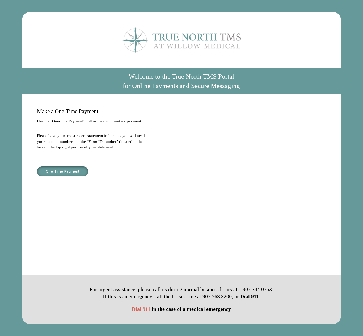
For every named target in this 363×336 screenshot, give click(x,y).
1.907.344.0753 (255, 289)
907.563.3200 (217, 296)
